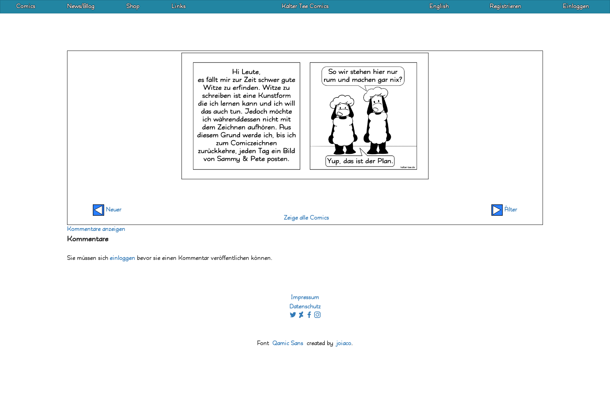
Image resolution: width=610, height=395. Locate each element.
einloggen (122, 258)
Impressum (305, 297)
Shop (132, 6)
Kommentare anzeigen (96, 229)
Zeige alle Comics (306, 218)
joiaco (343, 343)
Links (179, 6)
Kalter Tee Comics (305, 6)
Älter (510, 210)
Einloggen (576, 6)
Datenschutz (305, 306)
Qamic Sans (288, 343)
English (439, 6)
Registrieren (505, 6)
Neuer (112, 210)
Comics (25, 6)
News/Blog (81, 6)
